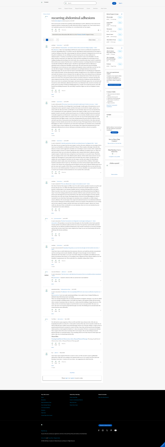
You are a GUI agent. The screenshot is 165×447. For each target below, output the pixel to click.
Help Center (104, 8)
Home (59, 8)
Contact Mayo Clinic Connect (46, 415)
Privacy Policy (50, 437)
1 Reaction (63, 90)
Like (52, 30)
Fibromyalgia (110, 17)
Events (88, 8)
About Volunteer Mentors (46, 405)
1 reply (52, 96)
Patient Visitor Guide (74, 405)
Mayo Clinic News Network (103, 397)
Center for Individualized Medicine (76, 399)
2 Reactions (64, 172)
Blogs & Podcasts (79, 8)
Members (95, 8)
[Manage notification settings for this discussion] (98, 30)
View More (72, 372)
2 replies (53, 135)
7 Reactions (64, 29)
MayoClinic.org (44, 430)
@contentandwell (57, 218)
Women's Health (46, 14)
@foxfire (56, 352)
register (73, 378)
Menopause (109, 29)
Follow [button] (120, 17)
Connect (46, 2)
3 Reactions (64, 361)
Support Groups (68, 8)
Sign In (120, 3)
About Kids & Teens (111, 39)
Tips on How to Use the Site (114, 143)
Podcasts (109, 64)
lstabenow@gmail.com (62, 20)
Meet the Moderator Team (46, 402)
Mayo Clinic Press (73, 402)
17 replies (53, 367)
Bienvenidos (114, 174)
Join (114, 3)
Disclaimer (43, 410)
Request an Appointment (105, 425)
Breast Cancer (110, 34)
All (121, 14)
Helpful (56, 30)
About (42, 397)
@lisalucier (56, 49)
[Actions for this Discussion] (101, 30)
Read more (114, 132)
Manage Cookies (57, 437)
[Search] (65, 3)
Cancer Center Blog (73, 397)
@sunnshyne (59, 45)
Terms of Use (43, 437)
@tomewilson (60, 319)
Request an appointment (114, 84)
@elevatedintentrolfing (65, 289)
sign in (67, 378)
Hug (59, 30)
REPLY (52, 94)
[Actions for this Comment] (101, 91)
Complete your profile (114, 156)
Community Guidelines (45, 407)
